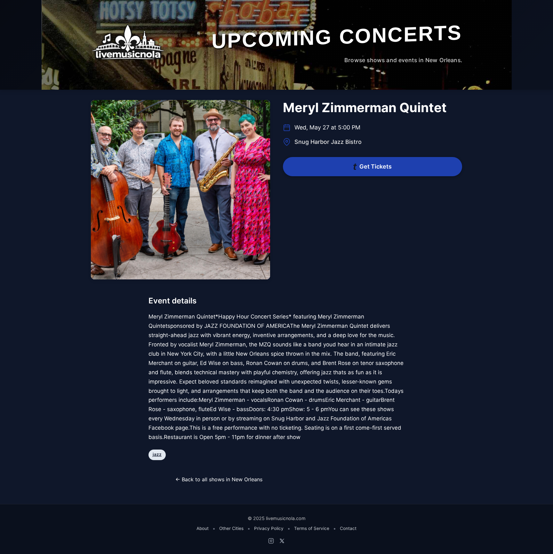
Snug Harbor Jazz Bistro (328, 141)
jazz (157, 454)
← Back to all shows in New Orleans (218, 479)
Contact (348, 528)
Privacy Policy (269, 528)
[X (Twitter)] (282, 541)
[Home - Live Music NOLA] (128, 42)
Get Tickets (375, 166)
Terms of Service (311, 528)
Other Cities (231, 528)
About (202, 528)
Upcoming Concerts (337, 37)
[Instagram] (271, 541)
